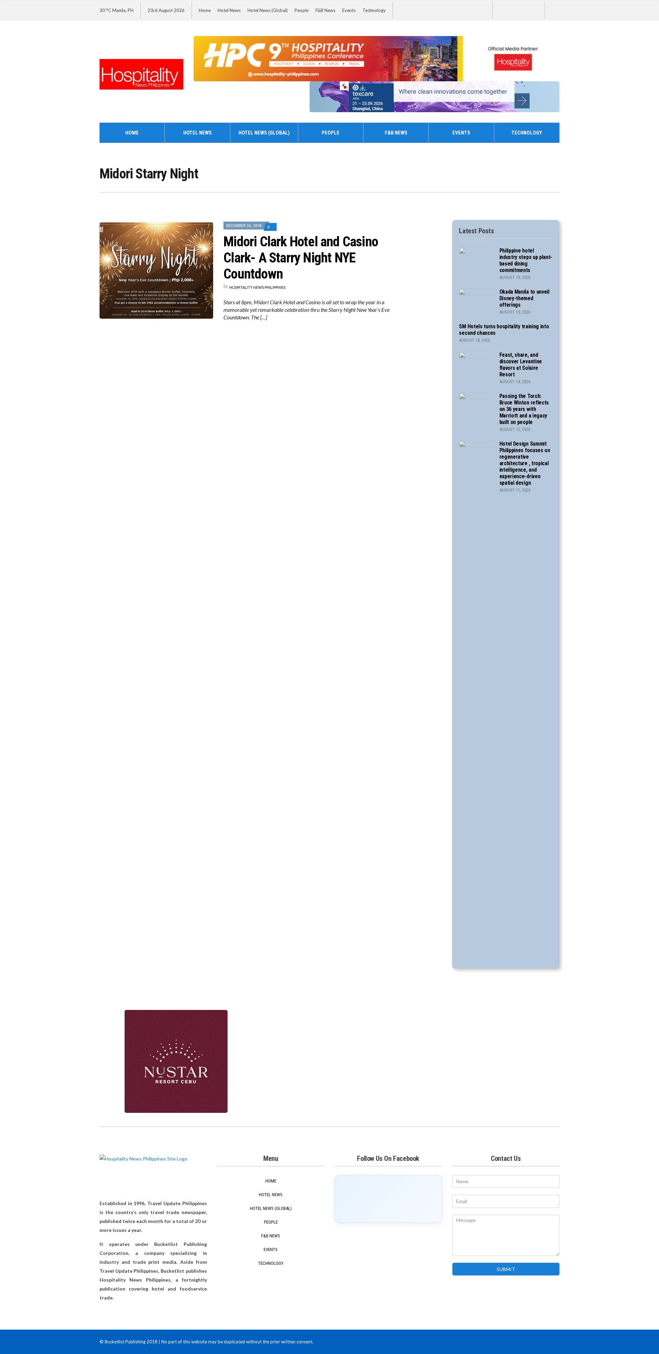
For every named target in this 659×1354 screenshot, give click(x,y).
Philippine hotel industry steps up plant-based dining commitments (525, 260)
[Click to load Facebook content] (388, 1199)
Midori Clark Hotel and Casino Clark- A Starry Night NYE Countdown (300, 258)
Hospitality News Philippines (257, 287)
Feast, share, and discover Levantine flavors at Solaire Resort (520, 365)
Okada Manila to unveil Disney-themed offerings (524, 298)
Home (205, 10)
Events (349, 10)
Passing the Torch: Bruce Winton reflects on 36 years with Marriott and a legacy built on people (524, 409)
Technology (374, 10)
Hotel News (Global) (267, 10)
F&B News (325, 10)
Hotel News (229, 10)
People (301, 10)
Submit (506, 1269)
